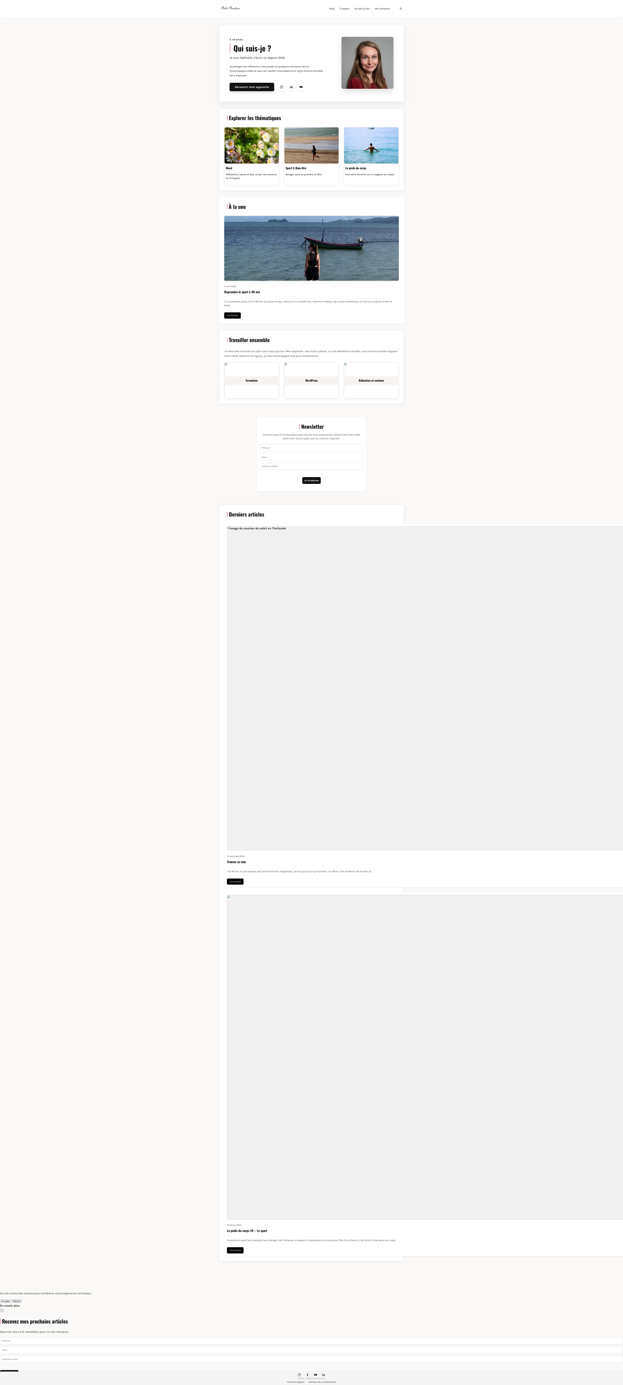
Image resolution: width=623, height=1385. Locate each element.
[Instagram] (281, 87)
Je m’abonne (311, 480)
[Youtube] (301, 87)
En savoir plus (10, 1305)
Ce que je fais (362, 8)
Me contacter (382, 8)
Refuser (16, 1301)
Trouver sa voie (236, 861)
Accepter (5, 1301)
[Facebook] (307, 1375)
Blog (332, 8)
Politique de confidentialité (322, 1382)
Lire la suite (232, 315)
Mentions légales (296, 1382)
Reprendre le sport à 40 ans (242, 291)
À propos (344, 8)
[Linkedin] (291, 87)
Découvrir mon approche (252, 87)
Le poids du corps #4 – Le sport (247, 1230)
